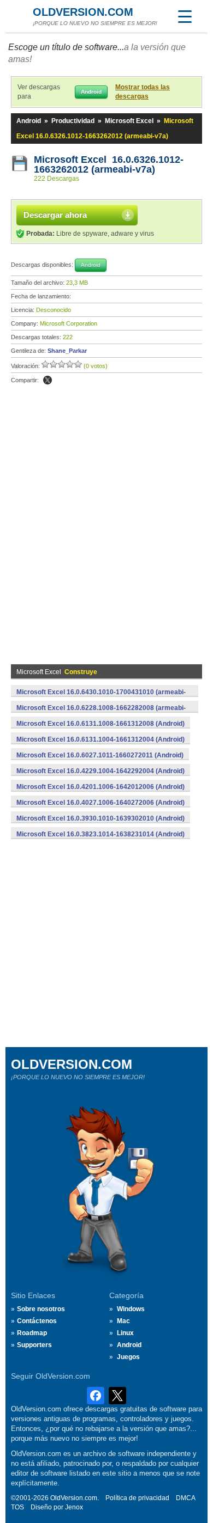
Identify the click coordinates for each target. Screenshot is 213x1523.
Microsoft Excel (129, 121)
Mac (123, 1321)
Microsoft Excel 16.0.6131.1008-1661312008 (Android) (100, 723)
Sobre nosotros (41, 1309)
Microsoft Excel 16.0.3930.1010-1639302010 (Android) (100, 818)
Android (28, 121)
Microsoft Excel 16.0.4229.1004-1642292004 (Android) (100, 771)
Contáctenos (37, 1321)
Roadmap (32, 1333)
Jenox (74, 1507)
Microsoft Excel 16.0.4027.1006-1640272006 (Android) (100, 802)
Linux (125, 1333)
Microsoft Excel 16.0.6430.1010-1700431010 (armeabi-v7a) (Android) (101, 698)
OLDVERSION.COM (83, 12)
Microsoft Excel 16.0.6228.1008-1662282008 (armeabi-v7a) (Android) (101, 714)
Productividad (72, 121)
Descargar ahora (55, 214)
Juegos (128, 1357)
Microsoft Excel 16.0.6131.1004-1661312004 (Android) (100, 739)
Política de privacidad (137, 1498)
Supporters (34, 1345)
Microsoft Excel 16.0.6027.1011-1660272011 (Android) (100, 755)
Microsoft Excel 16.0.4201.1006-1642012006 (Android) (100, 787)
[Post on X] (47, 380)
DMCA (186, 1498)
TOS (17, 1507)
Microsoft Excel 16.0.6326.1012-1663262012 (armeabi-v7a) (109, 164)
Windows (131, 1309)
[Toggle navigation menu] (185, 16)
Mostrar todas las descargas (142, 91)
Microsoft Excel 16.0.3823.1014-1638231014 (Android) (100, 834)
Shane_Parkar (67, 350)
